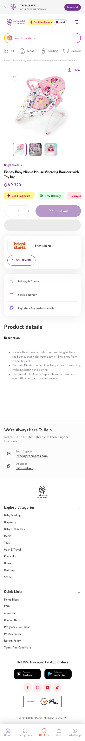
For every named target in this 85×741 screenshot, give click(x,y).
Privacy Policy (12, 633)
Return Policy (12, 640)
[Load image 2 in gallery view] (35, 149)
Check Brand (21, 260)
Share (77, 70)
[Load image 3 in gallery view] (51, 149)
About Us (9, 613)
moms (7, 535)
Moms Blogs (11, 599)
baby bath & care (15, 529)
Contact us (10, 620)
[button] (42, 225)
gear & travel (12, 549)
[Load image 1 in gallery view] (20, 149)
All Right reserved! (55, 718)
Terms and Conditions (18, 647)
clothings (9, 570)
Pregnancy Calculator (17, 627)
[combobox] (42, 38)
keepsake (10, 556)
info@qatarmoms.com (32, 456)
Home (7, 60)
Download (72, 7)
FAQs (7, 606)
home (7, 563)
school (8, 577)
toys (7, 542)
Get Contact (24, 468)
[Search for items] (9, 38)
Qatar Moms (35, 718)
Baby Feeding (12, 515)
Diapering (10, 522)
